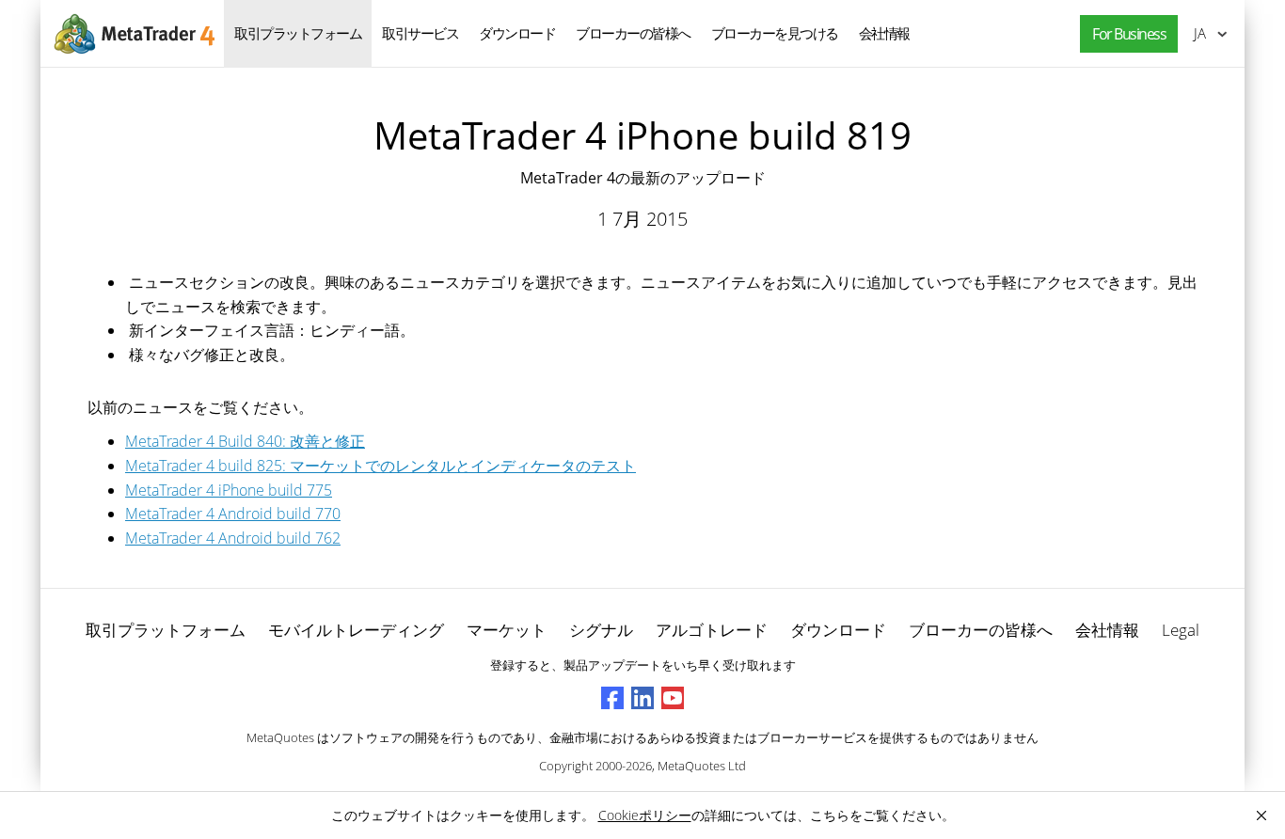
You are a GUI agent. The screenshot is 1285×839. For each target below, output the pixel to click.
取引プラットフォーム (297, 33)
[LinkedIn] (642, 698)
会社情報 (884, 33)
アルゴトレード (712, 630)
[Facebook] (612, 698)
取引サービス (420, 33)
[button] (1124, 34)
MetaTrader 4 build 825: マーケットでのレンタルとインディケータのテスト (380, 465)
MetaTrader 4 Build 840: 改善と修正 (245, 441)
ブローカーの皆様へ (633, 33)
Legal (1180, 630)
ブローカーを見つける (774, 33)
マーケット (507, 630)
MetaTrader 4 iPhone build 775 (228, 490)
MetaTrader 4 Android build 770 (233, 513)
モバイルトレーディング (356, 630)
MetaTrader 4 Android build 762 (233, 538)
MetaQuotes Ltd (702, 765)
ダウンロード (517, 33)
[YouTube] (672, 698)
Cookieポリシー (644, 815)
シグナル (601, 630)
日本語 (1196, 33)
